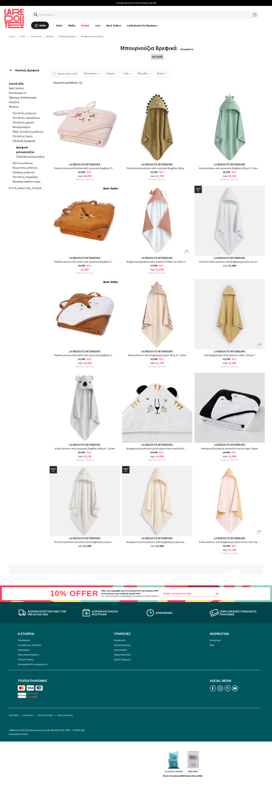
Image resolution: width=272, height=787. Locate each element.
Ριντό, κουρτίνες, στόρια (25, 188)
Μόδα (71, 25)
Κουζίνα (14, 102)
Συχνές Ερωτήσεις (122, 645)
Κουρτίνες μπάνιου (25, 167)
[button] (36, 15)
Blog (212, 645)
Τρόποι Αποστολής (122, 654)
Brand (160, 73)
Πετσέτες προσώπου (26, 118)
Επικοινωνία (119, 640)
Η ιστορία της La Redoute (29, 645)
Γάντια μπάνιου (23, 163)
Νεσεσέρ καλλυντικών (27, 181)
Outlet (85, 25)
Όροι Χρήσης (24, 649)
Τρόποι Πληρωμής (122, 659)
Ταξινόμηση (90, 73)
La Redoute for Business (142, 25)
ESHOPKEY (24, 734)
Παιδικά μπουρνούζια (30, 156)
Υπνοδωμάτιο (18, 93)
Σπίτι (59, 25)
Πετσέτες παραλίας (25, 177)
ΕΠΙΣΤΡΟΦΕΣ (14, 715)
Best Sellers (113, 25)
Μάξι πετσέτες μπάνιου (28, 131)
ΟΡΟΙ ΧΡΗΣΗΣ (28, 715)
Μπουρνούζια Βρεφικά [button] (149, 48)
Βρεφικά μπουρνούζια (25, 149)
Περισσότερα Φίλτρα (65, 82)
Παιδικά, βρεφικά (27, 70)
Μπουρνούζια (21, 127)
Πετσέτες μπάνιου (24, 113)
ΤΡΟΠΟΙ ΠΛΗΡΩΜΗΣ (65, 715)
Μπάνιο (14, 106)
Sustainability (120, 649)
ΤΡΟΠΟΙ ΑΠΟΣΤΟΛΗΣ (45, 715)
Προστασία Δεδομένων (28, 654)
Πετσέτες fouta (22, 136)
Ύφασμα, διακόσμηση (22, 97)
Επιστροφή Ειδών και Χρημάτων (32, 664)
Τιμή (126, 73)
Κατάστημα (215, 640)
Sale (97, 25)
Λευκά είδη (16, 83)
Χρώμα (110, 73)
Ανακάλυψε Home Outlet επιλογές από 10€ (136, 2)
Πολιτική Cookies (25, 659)
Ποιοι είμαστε (24, 640)
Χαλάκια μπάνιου (24, 172)
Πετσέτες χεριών (23, 122)
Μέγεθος (143, 73)
